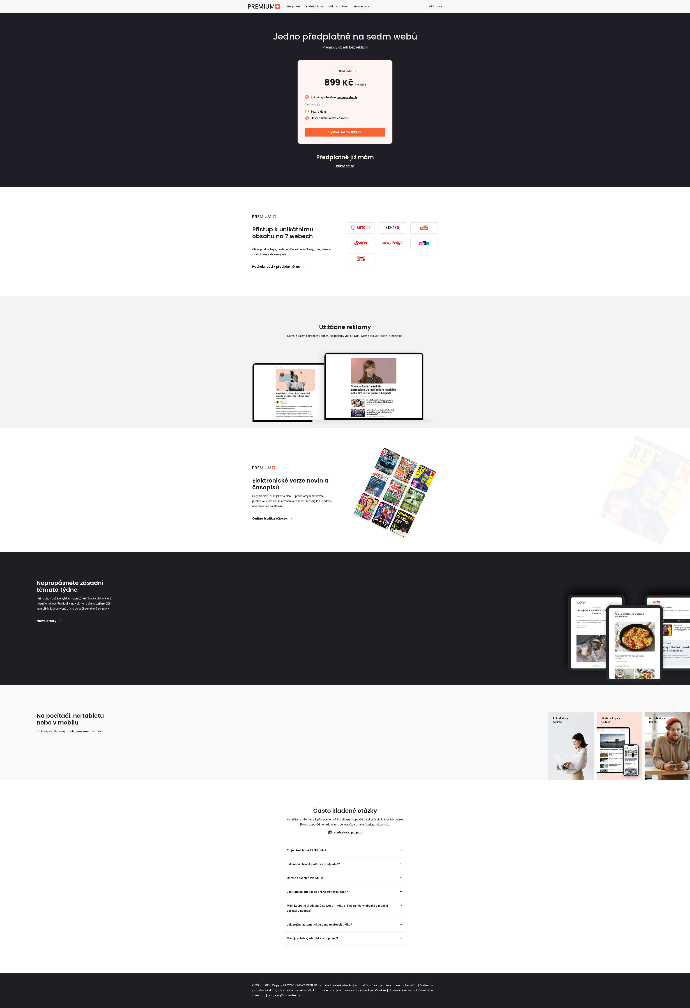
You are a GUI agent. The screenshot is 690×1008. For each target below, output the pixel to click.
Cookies (380, 990)
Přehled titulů (314, 6)
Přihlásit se (435, 6)
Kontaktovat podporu (348, 832)
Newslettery (361, 6)
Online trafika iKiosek (270, 518)
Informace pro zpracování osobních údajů (343, 990)
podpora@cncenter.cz (284, 995)
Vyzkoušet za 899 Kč (345, 132)
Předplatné (293, 6)
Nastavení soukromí (403, 990)
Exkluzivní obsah (338, 6)
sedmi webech (347, 97)
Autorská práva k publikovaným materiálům (386, 985)
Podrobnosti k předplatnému (276, 266)
